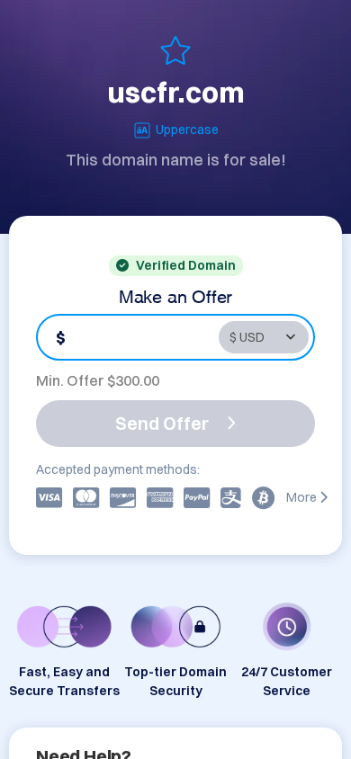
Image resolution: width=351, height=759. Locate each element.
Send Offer (162, 423)
